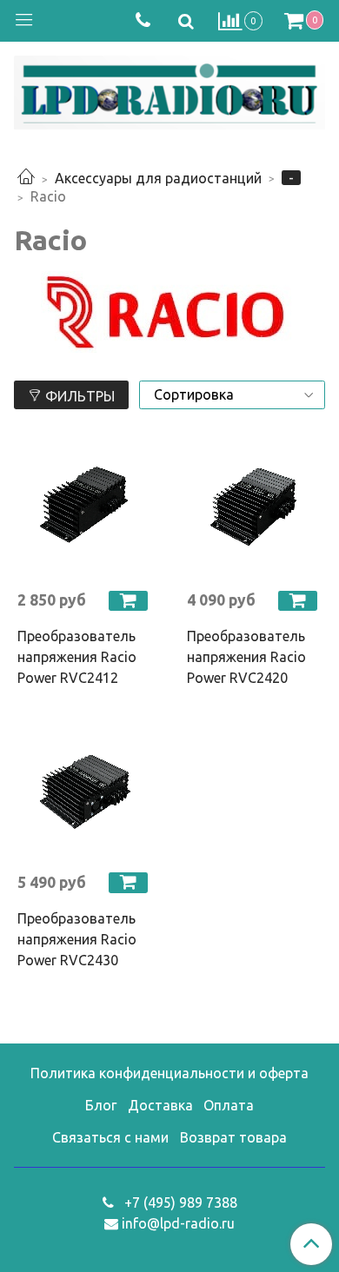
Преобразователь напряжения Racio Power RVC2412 (76, 657)
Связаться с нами (110, 1137)
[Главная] (26, 178)
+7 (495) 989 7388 (179, 1202)
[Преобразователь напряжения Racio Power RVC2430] (84, 790)
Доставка (160, 1105)
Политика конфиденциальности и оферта (169, 1073)
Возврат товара (233, 1137)
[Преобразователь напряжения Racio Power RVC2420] (254, 508)
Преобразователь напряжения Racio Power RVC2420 (246, 657)
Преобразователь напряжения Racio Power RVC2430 (76, 939)
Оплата (228, 1105)
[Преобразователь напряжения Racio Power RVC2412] (84, 508)
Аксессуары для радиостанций (158, 178)
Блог (100, 1105)
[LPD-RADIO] (169, 89)
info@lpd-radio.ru (178, 1223)
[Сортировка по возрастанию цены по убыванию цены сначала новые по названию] (232, 395)
